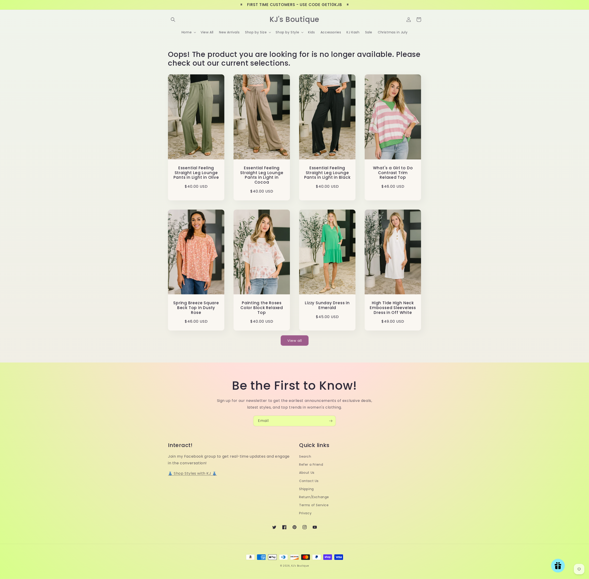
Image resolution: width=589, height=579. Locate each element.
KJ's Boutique (300, 565)
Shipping (306, 489)
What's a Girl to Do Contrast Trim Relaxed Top (393, 173)
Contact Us (309, 481)
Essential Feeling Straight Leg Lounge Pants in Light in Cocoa (261, 175)
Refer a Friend (311, 464)
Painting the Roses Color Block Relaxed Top (261, 308)
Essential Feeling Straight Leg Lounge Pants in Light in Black (327, 173)
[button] (173, 20)
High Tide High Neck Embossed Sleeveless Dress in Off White (393, 308)
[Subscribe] (331, 420)
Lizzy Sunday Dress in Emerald (327, 305)
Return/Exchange (314, 497)
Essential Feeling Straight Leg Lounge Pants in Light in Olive (196, 173)
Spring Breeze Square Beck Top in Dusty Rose (196, 308)
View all (294, 340)
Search (305, 456)
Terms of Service (314, 505)
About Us (307, 472)
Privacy (305, 513)
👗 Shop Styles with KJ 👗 (192, 473)
